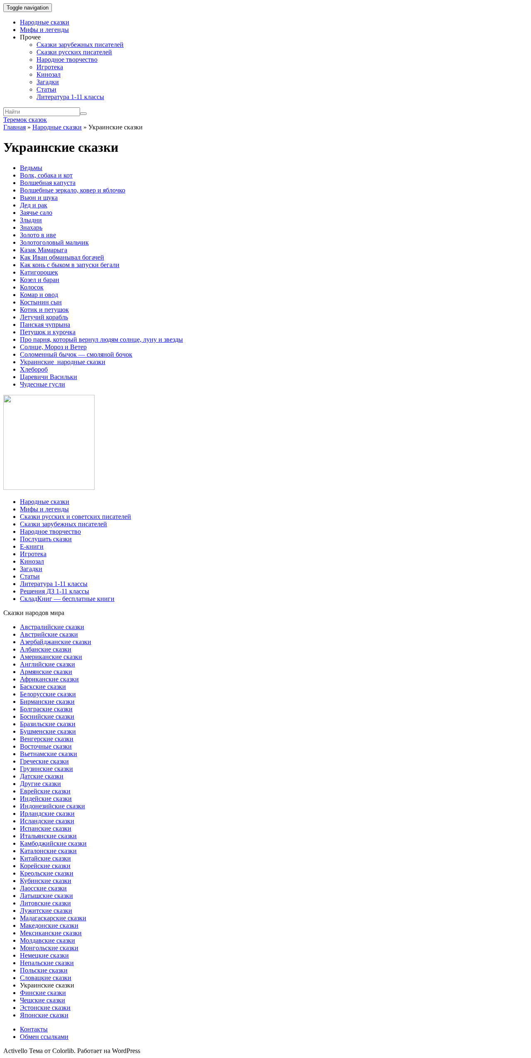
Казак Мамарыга (43, 249)
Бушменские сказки (48, 731)
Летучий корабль (44, 317)
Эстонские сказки (45, 1007)
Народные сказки (44, 22)
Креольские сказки (46, 873)
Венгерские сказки (46, 738)
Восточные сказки (46, 746)
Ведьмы (31, 167)
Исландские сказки (47, 821)
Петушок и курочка (48, 332)
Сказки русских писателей (74, 52)
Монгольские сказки (49, 947)
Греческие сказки (44, 761)
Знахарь (31, 227)
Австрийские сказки (49, 634)
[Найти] (83, 113)
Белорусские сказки (48, 694)
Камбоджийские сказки (53, 843)
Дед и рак (33, 205)
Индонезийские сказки (52, 806)
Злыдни (31, 220)
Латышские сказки (46, 895)
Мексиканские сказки (51, 932)
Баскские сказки (43, 686)
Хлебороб (34, 369)
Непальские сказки (47, 962)
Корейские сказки (45, 865)
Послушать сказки (46, 538)
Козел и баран (39, 279)
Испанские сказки (45, 828)
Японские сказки (44, 1015)
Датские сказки (41, 776)
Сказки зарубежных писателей (80, 44)
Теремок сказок (25, 119)
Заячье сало (36, 212)
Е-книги (32, 546)
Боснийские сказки (47, 716)
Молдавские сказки (47, 940)
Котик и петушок (44, 309)
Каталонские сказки (48, 850)
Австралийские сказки (52, 626)
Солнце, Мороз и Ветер (53, 346)
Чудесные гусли (42, 384)
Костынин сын (41, 302)
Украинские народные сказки (62, 361)
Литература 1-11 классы (70, 96)
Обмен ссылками (44, 1036)
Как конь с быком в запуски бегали (69, 264)
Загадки (48, 81)
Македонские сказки (49, 925)
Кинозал (49, 74)
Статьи (46, 89)
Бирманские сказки (47, 701)
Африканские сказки (49, 679)
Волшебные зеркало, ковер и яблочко (72, 190)
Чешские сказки (42, 1000)
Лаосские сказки (43, 888)
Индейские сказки (46, 798)
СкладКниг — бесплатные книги (67, 598)
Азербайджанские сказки (55, 641)
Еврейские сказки (45, 791)
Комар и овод (39, 294)
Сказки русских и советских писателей (75, 516)
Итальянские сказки (48, 835)
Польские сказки (44, 970)
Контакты (34, 1029)
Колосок (32, 287)
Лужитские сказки (46, 910)
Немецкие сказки (44, 955)
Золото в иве (38, 234)
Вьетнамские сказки (48, 753)
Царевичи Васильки (48, 376)
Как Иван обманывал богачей (62, 257)
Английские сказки (47, 664)
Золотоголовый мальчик (54, 242)
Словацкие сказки (45, 977)
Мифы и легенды (44, 29)
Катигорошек (39, 272)
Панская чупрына (45, 324)
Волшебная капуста (48, 182)
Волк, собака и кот (46, 175)
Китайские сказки (45, 858)
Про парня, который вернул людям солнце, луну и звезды (101, 339)
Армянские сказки (46, 671)
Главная (14, 127)
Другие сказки (40, 783)
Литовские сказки (45, 903)
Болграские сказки (46, 709)
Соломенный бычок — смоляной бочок (76, 354)
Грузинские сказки (46, 768)
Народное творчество (67, 59)
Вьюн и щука (39, 197)
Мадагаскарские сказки (53, 918)
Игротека (50, 67)
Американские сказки (51, 656)
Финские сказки (43, 992)
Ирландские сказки (47, 813)
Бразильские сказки (48, 723)
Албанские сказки (45, 649)
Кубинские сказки (45, 880)
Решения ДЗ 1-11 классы (54, 591)
